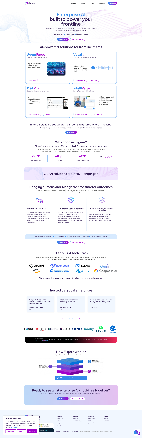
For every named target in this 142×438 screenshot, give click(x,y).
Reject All (21, 431)
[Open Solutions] (76, 3)
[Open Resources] (106, 3)
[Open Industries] (86, 3)
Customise (11, 431)
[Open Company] (96, 3)
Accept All (32, 431)
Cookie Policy (14, 427)
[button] (62, 318)
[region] (21, 425)
